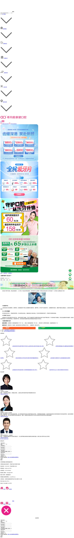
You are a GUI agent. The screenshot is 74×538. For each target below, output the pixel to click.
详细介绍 (2, 394)
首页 (1, 273)
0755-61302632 (14, 123)
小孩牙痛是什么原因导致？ (9, 329)
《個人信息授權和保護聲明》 (13, 457)
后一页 (7, 438)
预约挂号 (6, 394)
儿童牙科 (5, 273)
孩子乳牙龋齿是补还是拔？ (9, 331)
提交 (1, 458)
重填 (1, 459)
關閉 (13, 11)
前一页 (1, 438)
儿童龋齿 (10, 273)
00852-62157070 (5, 123)
